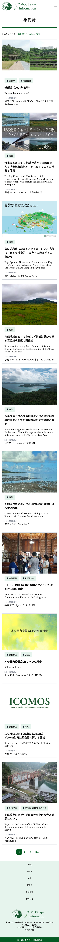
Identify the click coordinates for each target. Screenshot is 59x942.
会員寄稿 (29, 892)
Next (37, 852)
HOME (4, 34)
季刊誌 (12, 34)
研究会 (29, 885)
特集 (29, 878)
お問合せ (29, 898)
